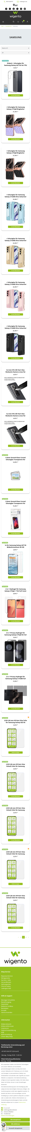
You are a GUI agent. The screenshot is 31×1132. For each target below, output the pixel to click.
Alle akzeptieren (15, 1120)
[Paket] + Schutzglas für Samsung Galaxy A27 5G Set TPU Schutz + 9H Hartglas (15, 64)
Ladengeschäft (6, 988)
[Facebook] (6, 9)
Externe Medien (8, 1112)
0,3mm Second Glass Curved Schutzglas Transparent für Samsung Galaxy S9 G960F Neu (15, 502)
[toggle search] (13, 22)
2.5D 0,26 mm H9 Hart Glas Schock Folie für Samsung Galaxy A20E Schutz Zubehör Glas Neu (15, 853)
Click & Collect (6, 986)
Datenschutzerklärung (8, 1030)
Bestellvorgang (6, 1002)
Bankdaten (4, 1008)
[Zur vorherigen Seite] (18, 937)
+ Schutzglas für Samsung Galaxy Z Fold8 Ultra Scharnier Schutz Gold (15, 240)
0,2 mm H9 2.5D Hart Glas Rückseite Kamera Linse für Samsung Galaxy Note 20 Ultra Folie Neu (15, 415)
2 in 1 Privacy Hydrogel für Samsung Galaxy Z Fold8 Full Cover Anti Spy (15, 678)
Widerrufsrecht (6, 1024)
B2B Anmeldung (6, 1034)
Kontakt (3, 1010)
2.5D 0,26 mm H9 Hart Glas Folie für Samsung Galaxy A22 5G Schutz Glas (15, 721)
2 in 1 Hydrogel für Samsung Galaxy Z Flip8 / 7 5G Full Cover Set (15, 590)
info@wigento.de (23, 1)
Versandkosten (6, 982)
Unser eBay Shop (7, 1036)
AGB (2, 1032)
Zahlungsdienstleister (10, 1110)
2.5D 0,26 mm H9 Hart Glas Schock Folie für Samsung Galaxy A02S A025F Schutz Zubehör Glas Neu (15, 765)
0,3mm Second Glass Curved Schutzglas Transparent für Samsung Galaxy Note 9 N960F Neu (15, 459)
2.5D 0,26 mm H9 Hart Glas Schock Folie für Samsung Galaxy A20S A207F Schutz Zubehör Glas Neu (15, 897)
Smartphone (8, 26)
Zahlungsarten (6, 984)
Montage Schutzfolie (8, 1000)
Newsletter (4, 1004)
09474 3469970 (9, 1)
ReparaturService (7, 976)
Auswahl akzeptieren (15, 1128)
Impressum (5, 1028)
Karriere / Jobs (6, 980)
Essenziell (7, 1108)
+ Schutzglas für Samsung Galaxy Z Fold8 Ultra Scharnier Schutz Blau (15, 196)
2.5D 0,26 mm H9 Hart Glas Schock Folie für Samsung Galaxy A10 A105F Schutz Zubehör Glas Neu (15, 809)
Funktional (7, 1114)
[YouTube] (14, 9)
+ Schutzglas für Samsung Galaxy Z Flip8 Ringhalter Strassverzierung (15, 108)
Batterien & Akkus (7, 1006)
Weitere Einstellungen (7, 1115)
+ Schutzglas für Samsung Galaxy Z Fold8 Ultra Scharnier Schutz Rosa (15, 283)
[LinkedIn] (17, 9)
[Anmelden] (27, 22)
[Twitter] (25, 9)
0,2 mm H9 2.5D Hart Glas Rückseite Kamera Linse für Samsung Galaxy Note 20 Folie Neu (15, 371)
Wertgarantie (5, 978)
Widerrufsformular (7, 1026)
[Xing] (21, 9)
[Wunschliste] (18, 22)
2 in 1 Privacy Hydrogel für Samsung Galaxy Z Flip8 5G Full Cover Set (15, 634)
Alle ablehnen (15, 1124)
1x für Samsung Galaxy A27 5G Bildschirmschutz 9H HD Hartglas (15, 546)
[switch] (3, 1130)
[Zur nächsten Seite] (28, 937)
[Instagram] (10, 9)
